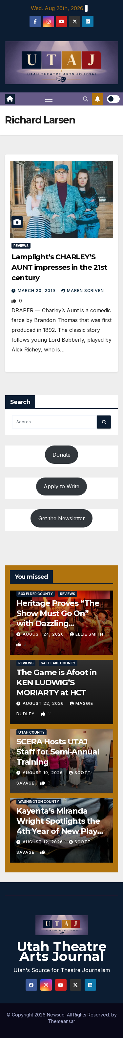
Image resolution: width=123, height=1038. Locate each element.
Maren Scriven (85, 290)
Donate (61, 454)
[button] (85, 99)
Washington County (38, 801)
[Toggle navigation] (49, 99)
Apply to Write (61, 486)
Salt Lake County (58, 663)
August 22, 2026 (44, 703)
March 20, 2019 (37, 290)
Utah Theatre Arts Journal (62, 951)
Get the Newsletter (61, 518)
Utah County (31, 732)
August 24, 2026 (44, 634)
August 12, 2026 (43, 841)
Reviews (21, 246)
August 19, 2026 (43, 772)
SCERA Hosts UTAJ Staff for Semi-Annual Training (57, 752)
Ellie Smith (89, 634)
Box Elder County (35, 594)
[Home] (10, 99)
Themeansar (61, 1021)
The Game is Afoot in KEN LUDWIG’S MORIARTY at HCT (56, 682)
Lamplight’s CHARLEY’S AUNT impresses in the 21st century (59, 267)
